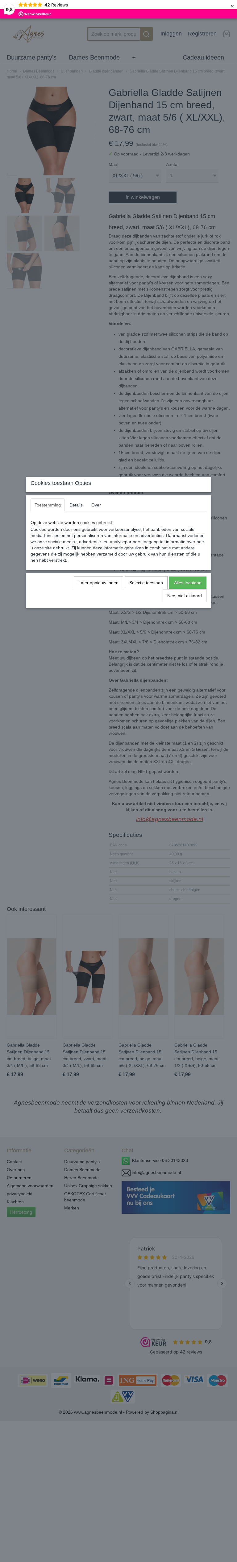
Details (76, 504)
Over (96, 504)
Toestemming (48, 504)
